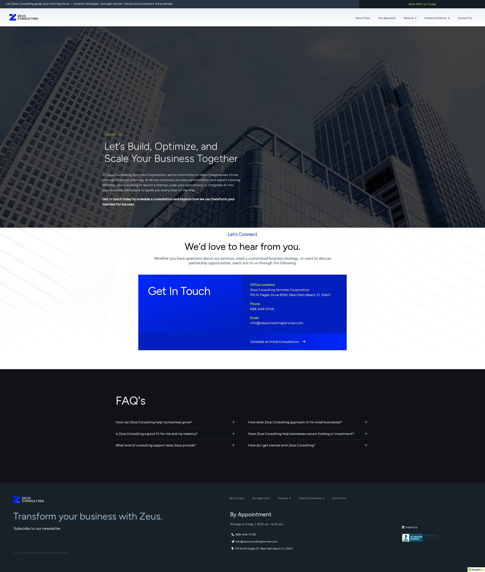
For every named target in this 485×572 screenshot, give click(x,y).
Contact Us (465, 18)
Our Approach (387, 18)
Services (409, 18)
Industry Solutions (436, 18)
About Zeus (363, 18)
